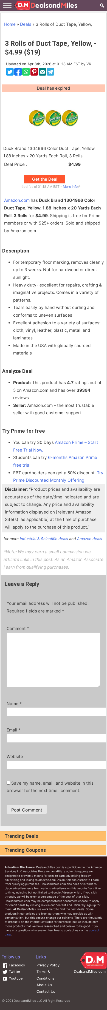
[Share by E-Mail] (42, 74)
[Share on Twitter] (10, 74)
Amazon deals (89, 539)
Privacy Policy (48, 965)
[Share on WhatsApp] (26, 74)
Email (14, 730)
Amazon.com (17, 200)
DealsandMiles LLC (28, 1001)
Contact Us (45, 991)
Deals (25, 24)
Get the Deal (44, 179)
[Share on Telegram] (50, 74)
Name (14, 703)
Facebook (16, 965)
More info (70, 187)
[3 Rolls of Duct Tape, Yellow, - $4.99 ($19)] (53, 118)
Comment (18, 628)
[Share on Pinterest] (34, 74)
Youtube (15, 978)
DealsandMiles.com (90, 971)
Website (15, 756)
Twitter (14, 972)
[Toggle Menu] (7, 5)
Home (10, 24)
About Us (44, 985)
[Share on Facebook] (18, 74)
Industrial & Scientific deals (44, 539)
